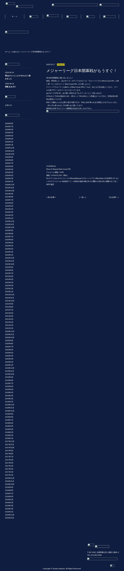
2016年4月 (9, 503)
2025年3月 (9, 175)
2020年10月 (9, 337)
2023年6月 (9, 240)
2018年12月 (9, 405)
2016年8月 (9, 490)
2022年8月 (9, 270)
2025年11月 (9, 151)
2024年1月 (9, 218)
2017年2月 (9, 472)
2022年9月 (9, 267)
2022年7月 (9, 273)
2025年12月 (9, 148)
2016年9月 (9, 487)
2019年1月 (9, 402)
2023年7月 (9, 237)
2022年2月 (9, 289)
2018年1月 (9, 438)
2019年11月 (9, 371)
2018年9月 (9, 414)
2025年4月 (9, 172)
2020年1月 (9, 365)
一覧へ (82, 197)
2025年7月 (9, 163)
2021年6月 (9, 313)
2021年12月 (9, 295)
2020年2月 (9, 362)
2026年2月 (9, 142)
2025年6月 (9, 166)
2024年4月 (9, 209)
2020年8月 (9, 343)
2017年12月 (9, 441)
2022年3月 (9, 285)
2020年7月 (9, 347)
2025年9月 (9, 157)
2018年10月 (9, 411)
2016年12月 (9, 478)
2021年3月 (9, 322)
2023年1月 (9, 255)
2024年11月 (9, 188)
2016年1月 (9, 512)
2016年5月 (9, 499)
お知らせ (15, 52)
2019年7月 (9, 383)
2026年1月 (9, 145)
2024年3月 (9, 212)
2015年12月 (9, 515)
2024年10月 (9, 191)
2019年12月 (9, 368)
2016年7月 (9, 493)
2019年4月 (9, 392)
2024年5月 (9, 206)
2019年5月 (9, 389)
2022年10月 (9, 264)
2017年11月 (9, 444)
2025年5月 (9, 169)
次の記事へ (113, 197)
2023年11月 (9, 224)
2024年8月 (9, 197)
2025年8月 (9, 160)
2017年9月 (9, 451)
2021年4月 (9, 319)
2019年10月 (9, 374)
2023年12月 (9, 221)
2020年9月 (9, 340)
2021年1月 (9, 328)
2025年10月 (9, 154)
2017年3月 (9, 469)
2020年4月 (9, 356)
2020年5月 (9, 353)
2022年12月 (9, 258)
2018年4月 (9, 429)
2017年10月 (9, 448)
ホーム (7, 52)
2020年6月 (9, 350)
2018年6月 (9, 423)
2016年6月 (9, 496)
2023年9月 (9, 230)
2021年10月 (9, 301)
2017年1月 (9, 475)
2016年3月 (9, 506)
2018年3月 (9, 432)
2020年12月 (9, 331)
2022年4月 (9, 282)
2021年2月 (9, 325)
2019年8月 (9, 380)
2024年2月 (9, 215)
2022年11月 (9, 261)
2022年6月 (9, 276)
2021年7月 (9, 310)
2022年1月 (9, 292)
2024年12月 (9, 185)
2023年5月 (9, 243)
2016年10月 (9, 484)
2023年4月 (9, 246)
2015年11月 (9, 518)
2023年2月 (9, 252)
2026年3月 (9, 139)
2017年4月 (9, 466)
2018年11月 (9, 408)
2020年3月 (9, 359)
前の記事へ (52, 197)
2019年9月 (9, 377)
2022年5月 (9, 279)
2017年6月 (9, 460)
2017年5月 (9, 463)
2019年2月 (9, 399)
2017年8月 (9, 454)
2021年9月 (9, 304)
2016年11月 (9, 481)
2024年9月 (9, 194)
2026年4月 (9, 136)
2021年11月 (9, 298)
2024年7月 (9, 200)
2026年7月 (9, 126)
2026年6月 (9, 129)
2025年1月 (9, 181)
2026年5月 (9, 133)
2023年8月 (9, 234)
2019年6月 (9, 386)
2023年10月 (9, 227)
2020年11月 (9, 334)
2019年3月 (9, 396)
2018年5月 (9, 426)
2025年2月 (9, 178)
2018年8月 (9, 417)
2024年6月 (9, 203)
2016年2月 (9, 509)
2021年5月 (9, 316)
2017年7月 (9, 457)
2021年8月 (9, 307)
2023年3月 (9, 249)
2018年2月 (9, 435)
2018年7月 (9, 420)
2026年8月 (9, 123)
